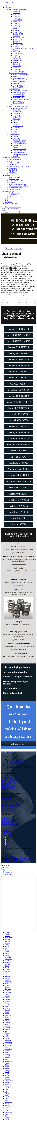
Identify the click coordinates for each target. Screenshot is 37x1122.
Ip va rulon (18, 590)
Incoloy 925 (16, 57)
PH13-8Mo (16, 119)
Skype (3, 869)
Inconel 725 (16, 21)
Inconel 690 (16, 27)
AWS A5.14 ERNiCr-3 (16, 163)
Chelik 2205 (16, 127)
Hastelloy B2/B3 (6, 789)
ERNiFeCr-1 (13, 173)
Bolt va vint (18, 568)
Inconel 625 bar (20, 858)
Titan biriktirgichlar (19, 142)
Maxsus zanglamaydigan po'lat (18, 106)
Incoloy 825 (16, 46)
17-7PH (15, 124)
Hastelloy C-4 (17, 41)
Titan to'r (15, 156)
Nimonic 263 (17, 66)
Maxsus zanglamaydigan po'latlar (15, 682)
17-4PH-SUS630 (18, 126)
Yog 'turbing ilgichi (7, 810)
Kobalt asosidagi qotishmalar (18, 73)
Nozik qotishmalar (14, 89)
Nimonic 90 (16, 64)
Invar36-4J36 (5, 784)
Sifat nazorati (13, 195)
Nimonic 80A (17, 59)
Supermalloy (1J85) (19, 96)
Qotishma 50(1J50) (19, 103)
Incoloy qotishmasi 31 (19, 71)
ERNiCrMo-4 (13, 168)
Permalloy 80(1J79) (19, 94)
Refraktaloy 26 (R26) (19, 78)
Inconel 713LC (17, 29)
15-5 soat (15, 122)
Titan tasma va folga (19, 152)
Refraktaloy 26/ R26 (7, 788)
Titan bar (15, 136)
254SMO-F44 (17, 117)
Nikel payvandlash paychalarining (19, 166)
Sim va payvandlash (18, 632)
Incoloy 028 (16, 69)
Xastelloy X (16, 36)
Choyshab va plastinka (16, 180)
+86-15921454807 (16, 762)
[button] (18, 329)
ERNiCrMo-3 (13, 165)
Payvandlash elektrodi (15, 159)
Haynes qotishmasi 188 (20, 80)
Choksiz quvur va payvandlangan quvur (18, 556)
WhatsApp (8, 872)
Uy (6, 6)
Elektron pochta (6, 874)
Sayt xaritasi (8, 855)
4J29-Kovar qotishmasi (8, 786)
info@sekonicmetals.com (13, 207)
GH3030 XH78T (18, 60)
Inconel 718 (16, 11)
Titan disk (16, 138)
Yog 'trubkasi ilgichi (18, 653)
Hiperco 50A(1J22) (19, 97)
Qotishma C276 (10, 858)
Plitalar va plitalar (18, 580)
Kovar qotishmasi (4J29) (20, 92)
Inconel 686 (16, 23)
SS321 (15, 133)
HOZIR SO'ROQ (6, 834)
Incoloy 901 (16, 55)
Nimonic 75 (16, 62)
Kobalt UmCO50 (18, 87)
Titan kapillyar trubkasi (20, 140)
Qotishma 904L (17, 112)
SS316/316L (17, 131)
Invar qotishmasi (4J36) (20, 90)
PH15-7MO (16, 120)
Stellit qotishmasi (18, 85)
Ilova (6, 200)
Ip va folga (12, 182)
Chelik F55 (16, 113)
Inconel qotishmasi (6, 818)
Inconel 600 (16, 14)
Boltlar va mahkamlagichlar (17, 184)
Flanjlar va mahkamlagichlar (18, 643)
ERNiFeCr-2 (13, 170)
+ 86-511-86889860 (12, 208)
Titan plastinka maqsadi (20, 150)
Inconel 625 (16, 13)
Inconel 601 (16, 16)
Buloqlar (18, 622)
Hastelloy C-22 (17, 43)
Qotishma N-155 (18, 83)
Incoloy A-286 (17, 53)
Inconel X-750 (17, 20)
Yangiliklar (8, 202)
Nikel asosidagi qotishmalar (17, 9)
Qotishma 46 (17, 101)
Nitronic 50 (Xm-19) (19, 108)
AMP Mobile (9, 857)
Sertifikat (11, 196)
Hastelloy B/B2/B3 (19, 37)
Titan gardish (17, 145)
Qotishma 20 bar (15, 862)
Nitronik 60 (16, 110)
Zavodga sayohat (14, 193)
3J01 (14, 104)
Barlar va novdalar (14, 177)
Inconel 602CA (17, 18)
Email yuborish (5, 867)
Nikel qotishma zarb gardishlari (18, 186)
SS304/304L (17, 129)
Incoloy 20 (16, 67)
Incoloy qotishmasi (7, 822)
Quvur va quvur (14, 179)
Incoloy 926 (16, 51)
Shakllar (7, 175)
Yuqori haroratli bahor (15, 187)
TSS (10, 198)
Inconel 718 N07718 (7, 781)
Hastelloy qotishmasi (7, 820)
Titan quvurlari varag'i (19, 149)
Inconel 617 (16, 25)
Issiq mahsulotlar (10, 853)
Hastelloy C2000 (18, 44)
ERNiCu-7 (12, 172)
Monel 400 (16, 30)
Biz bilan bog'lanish (11, 203)
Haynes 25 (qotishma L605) (21, 74)
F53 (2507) (16, 115)
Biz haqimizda (9, 191)
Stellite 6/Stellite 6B (7, 777)
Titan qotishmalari (14, 135)
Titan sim (15, 147)
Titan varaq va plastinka (20, 154)
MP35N (15, 76)
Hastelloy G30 (17, 39)
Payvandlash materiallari (12, 157)
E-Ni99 (11, 161)
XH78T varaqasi (18, 860)
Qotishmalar (8, 7)
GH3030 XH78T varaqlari (9, 782)
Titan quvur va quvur (19, 143)
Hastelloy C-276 (18, 34)
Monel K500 (17, 32)
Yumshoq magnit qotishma (21, 99)
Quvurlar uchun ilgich (15, 189)
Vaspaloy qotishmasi (19, 82)
